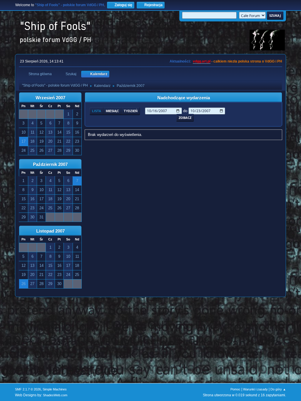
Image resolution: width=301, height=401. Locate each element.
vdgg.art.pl (201, 61)
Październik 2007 (50, 164)
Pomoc (235, 389)
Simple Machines (55, 389)
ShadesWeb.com (55, 395)
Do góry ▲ (278, 389)
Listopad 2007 (50, 231)
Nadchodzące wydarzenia (183, 97)
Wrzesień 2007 (50, 97)
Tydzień (131, 111)
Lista (96, 111)
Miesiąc (112, 111)
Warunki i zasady (255, 389)
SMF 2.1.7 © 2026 (28, 389)
